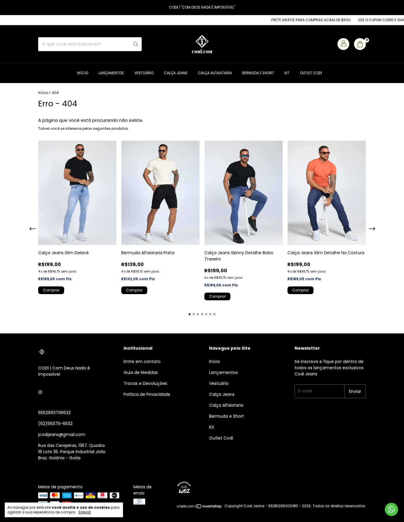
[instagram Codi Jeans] (40, 392)
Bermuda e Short (258, 72)
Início (82, 72)
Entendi (84, 512)
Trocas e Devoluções (145, 383)
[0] (360, 44)
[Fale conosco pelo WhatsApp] (391, 509)
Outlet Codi (311, 72)
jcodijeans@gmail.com (61, 434)
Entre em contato (142, 361)
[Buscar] (136, 44)
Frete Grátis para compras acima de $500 (301, 19)
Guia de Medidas (141, 372)
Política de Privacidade (147, 394)
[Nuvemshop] (199, 507)
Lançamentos (111, 72)
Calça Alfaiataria (215, 72)
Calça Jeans (176, 72)
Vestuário (143, 72)
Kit (287, 72)
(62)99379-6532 (55, 424)
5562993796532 (54, 413)
